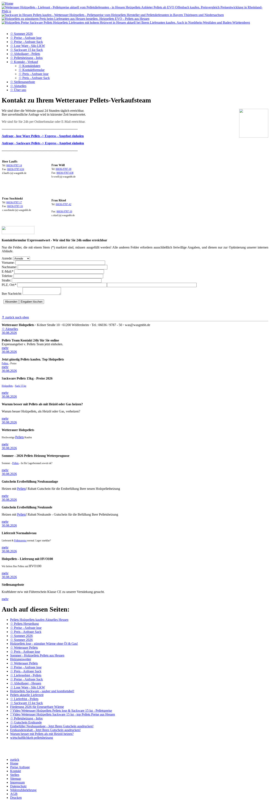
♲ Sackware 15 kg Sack (26, 50)
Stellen (14, 775)
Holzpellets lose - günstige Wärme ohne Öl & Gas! (44, 643)
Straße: (6, 280)
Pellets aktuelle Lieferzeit (26, 695)
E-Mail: (8, 271)
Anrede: (7, 258)
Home (14, 763)
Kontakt (15, 771)
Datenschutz (18, 786)
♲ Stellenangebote (22, 82)
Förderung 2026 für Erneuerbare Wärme (37, 707)
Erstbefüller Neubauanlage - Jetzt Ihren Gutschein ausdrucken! (51, 726)
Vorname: (8, 262)
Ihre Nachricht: (12, 293)
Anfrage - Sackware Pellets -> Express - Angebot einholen (43, 143)
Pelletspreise (20, 540)
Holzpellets (7, 385)
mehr (5, 348)
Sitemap (15, 778)
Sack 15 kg (20, 385)
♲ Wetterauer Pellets (24, 647)
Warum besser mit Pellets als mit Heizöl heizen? (42, 734)
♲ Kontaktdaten (29, 66)
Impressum (17, 782)
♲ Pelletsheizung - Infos (26, 58)
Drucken (16, 797)
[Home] (7, 3)
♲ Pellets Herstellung (24, 623)
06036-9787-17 (14, 202)
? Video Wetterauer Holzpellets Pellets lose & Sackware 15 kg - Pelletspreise (61, 710)
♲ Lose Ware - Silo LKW (27, 46)
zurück (14, 759)
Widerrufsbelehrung (23, 790)
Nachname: (9, 267)
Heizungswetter (20, 659)
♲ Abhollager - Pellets (25, 54)
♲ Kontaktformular (32, 70)
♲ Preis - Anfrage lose (34, 74)
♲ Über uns (18, 90)
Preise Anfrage (20, 767)
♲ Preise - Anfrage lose (26, 38)
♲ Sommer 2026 (21, 34)
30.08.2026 (9, 333)
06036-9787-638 (65, 172)
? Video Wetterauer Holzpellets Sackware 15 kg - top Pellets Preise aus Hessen (62, 714)
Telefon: (7, 276)
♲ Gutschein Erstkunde (26, 722)
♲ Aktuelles (18, 86)
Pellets (5, 363)
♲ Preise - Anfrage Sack (26, 42)
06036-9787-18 (63, 169)
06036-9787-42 (63, 204)
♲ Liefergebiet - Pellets (25, 675)
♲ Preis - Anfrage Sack (34, 78)
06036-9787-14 (14, 165)
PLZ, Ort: (9, 285)
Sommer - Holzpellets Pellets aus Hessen (37, 655)
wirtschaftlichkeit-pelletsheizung (31, 737)
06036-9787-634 (15, 169)
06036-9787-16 (15, 206)
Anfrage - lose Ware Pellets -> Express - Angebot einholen (43, 136)
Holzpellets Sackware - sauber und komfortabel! (42, 691)
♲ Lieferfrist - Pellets (24, 699)
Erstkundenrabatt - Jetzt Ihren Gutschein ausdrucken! (45, 730)
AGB (14, 794)
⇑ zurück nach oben (15, 317)
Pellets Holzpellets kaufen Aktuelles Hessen (39, 619)
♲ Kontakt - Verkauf (24, 62)
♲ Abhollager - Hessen (25, 683)
